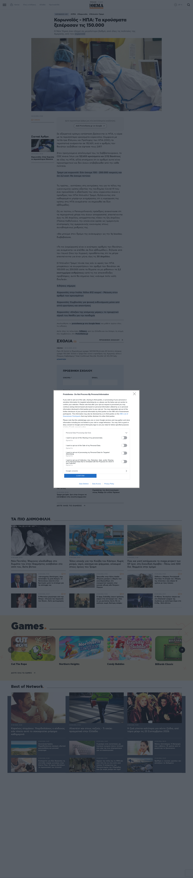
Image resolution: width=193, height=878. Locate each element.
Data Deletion (84, 484)
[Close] (135, 394)
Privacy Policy (109, 484)
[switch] (124, 437)
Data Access (96, 484)
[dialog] (96, 439)
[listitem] (96, 433)
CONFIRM (80, 476)
